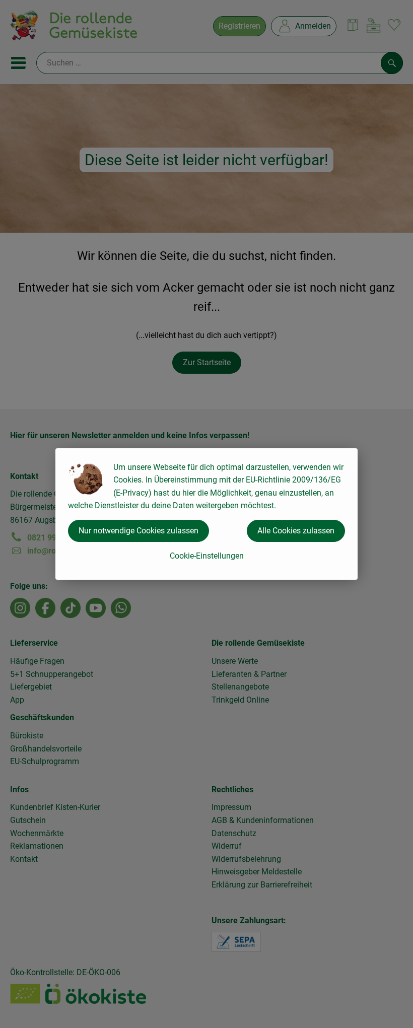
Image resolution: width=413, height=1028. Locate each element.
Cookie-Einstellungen (207, 556)
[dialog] (206, 514)
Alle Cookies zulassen (295, 530)
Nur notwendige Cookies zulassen (138, 530)
